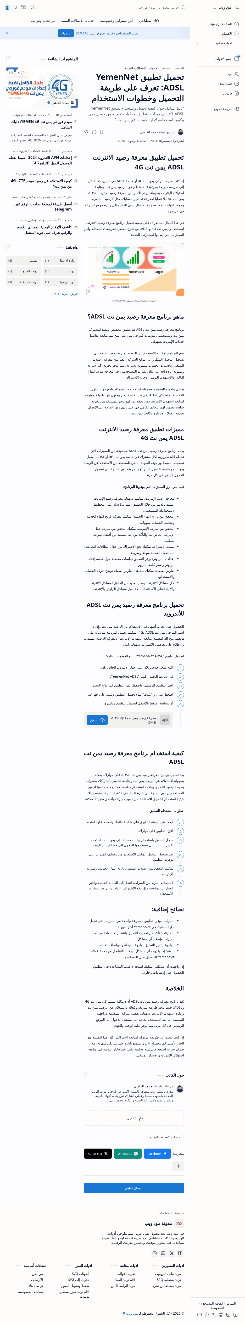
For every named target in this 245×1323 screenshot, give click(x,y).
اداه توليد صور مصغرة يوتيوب (74, 1294)
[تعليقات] (21, 72)
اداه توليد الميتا (125, 1279)
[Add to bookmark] (11, 72)
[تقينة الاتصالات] (38, 151)
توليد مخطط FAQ (169, 1279)
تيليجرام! (66, 33)
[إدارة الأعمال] (60, 260)
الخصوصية (217, 1308)
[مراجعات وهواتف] (43, 20)
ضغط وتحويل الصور (75, 1285)
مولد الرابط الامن (123, 1285)
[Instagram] (228, 1314)
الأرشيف (37, 1279)
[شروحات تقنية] (21, 197)
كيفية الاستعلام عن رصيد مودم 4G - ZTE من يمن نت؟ (41, 183)
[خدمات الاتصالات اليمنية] (77, 20)
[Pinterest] (221, 1314)
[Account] (7, 7)
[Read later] (102, 132)
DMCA (82, 33)
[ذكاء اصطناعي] (149, 20)
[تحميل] (97, 720)
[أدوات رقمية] (60, 282)
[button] (31, 7)
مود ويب (224, 7)
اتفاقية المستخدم (211, 1303)
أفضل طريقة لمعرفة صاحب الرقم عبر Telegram (43, 206)
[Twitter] (213, 1314)
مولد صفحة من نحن (167, 1285)
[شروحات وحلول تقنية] (34, 220)
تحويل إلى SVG (78, 1279)
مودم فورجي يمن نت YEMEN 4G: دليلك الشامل (41, 124)
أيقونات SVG (80, 1273)
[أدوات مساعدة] (42, 197)
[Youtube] (199, 1314)
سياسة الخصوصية (30, 1291)
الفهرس (230, 1303)
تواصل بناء (35, 1285)
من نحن (37, 1273)
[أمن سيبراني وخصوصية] (116, 20)
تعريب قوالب (126, 1273)
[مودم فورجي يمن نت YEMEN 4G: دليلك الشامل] (42, 87)
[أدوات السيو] (23, 271)
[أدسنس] (23, 260)
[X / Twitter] (98, 1154)
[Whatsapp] (128, 1154)
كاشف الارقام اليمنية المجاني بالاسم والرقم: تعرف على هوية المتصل (44, 229)
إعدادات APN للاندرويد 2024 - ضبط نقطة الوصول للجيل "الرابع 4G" (40, 160)
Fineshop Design (42, 1313)
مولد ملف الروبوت (168, 1273)
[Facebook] (235, 1314)
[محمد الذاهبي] (157, 132)
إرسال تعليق (134, 1188)
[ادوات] (60, 271)
